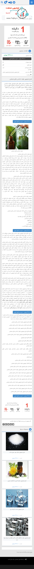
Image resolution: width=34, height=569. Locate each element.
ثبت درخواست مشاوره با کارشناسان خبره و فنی (21, 19)
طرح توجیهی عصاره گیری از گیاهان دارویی (17, 481)
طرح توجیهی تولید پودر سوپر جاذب (17, 452)
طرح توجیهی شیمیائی (15, 72)
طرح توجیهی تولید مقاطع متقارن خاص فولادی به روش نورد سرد (17, 539)
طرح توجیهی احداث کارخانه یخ (17, 509)
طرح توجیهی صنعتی (7, 72)
